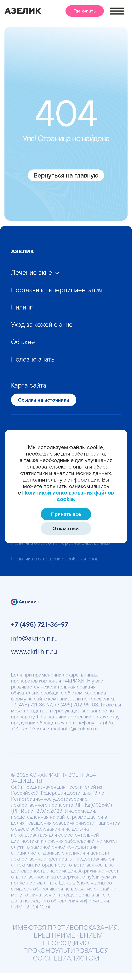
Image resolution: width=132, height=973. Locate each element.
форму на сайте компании (40, 699)
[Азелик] (23, 12)
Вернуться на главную (66, 175)
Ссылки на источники (43, 400)
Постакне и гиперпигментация (56, 290)
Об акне (23, 341)
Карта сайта (28, 385)
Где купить (85, 10)
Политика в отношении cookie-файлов (54, 558)
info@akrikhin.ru (34, 638)
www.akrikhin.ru (34, 651)
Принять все (66, 514)
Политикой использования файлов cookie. (68, 495)
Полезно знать (32, 359)
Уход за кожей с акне (42, 324)
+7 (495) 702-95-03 (76, 704)
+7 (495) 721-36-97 (39, 624)
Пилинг (22, 307)
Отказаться (66, 528)
